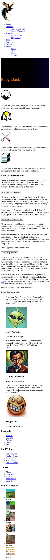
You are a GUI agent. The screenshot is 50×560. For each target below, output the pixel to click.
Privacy (9, 476)
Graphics (9, 27)
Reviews (9, 42)
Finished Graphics (18, 29)
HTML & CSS (16, 35)
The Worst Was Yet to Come (12, 219)
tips (2, 281)
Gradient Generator (13, 456)
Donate (13, 53)
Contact (14, 55)
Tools (8, 40)
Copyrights (10, 474)
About (8, 46)
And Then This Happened (11, 192)
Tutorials (9, 33)
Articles (9, 44)
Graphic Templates (18, 31)
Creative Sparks (12, 463)
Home (8, 24)
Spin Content (11, 460)
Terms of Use (11, 479)
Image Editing (16, 38)
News (13, 51)
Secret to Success (12, 458)
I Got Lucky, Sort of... (9, 253)
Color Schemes (11, 454)
